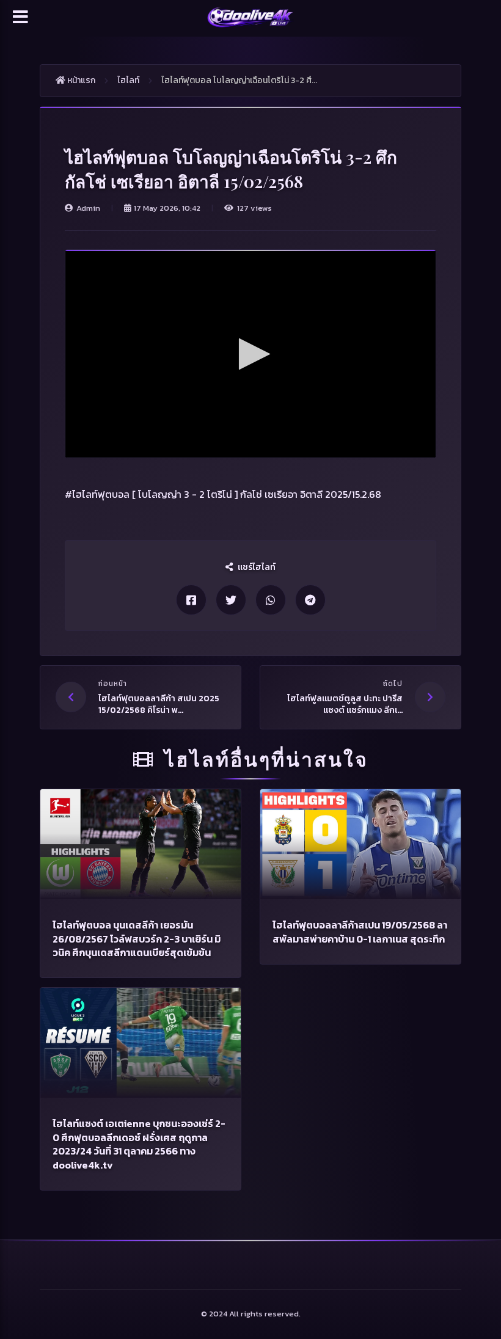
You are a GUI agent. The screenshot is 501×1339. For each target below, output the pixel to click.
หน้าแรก (80, 80)
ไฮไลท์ (128, 80)
